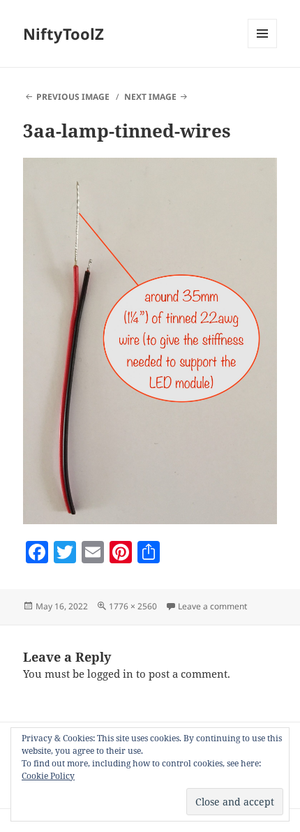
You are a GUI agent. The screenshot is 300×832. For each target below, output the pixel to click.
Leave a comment (212, 606)
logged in (110, 674)
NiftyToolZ (63, 33)
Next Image (150, 97)
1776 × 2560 (133, 606)
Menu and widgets (262, 47)
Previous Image (73, 97)
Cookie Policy (48, 776)
